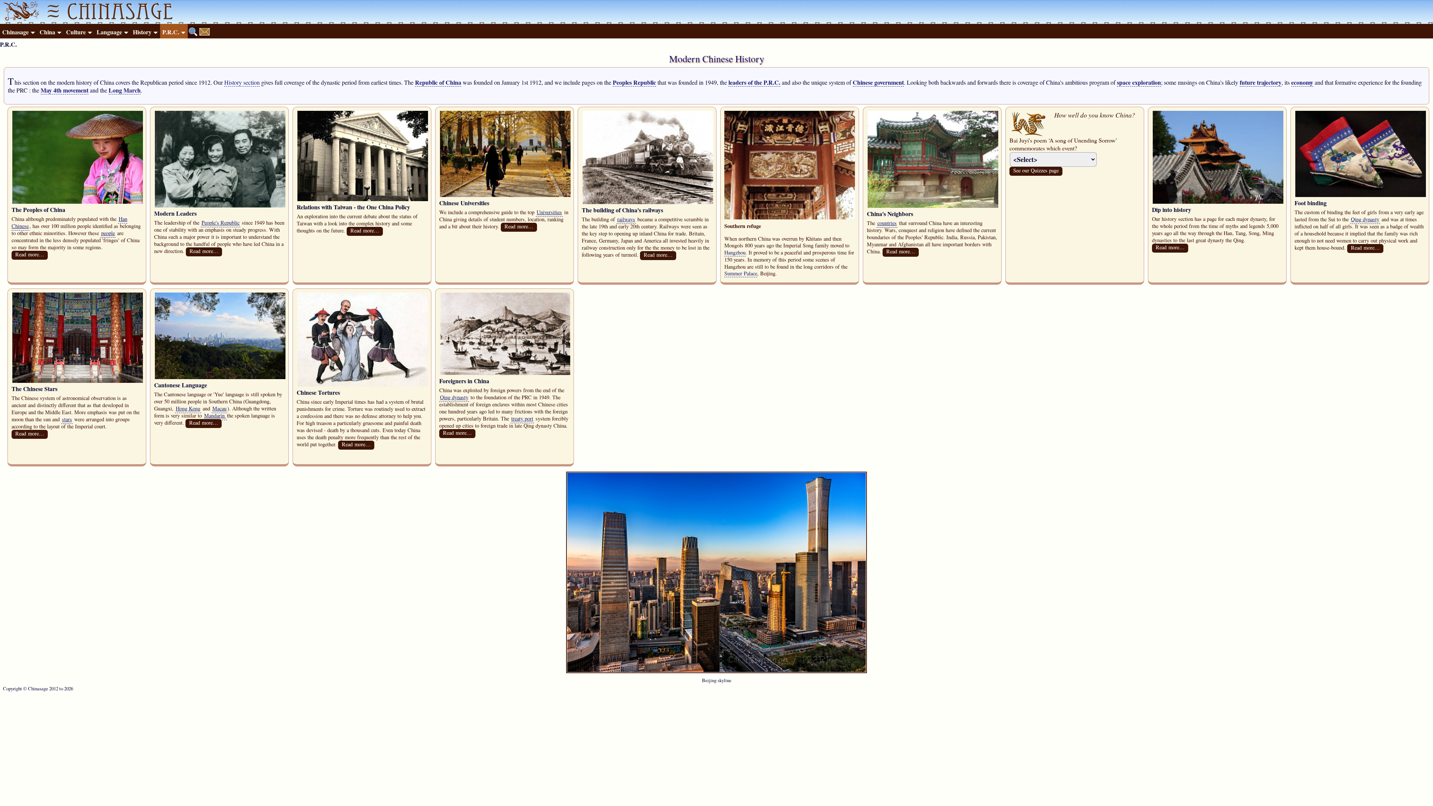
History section (242, 82)
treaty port (522, 418)
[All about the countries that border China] (933, 206)
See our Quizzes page (1036, 170)
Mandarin (215, 415)
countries (887, 223)
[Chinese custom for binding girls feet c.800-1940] (1361, 195)
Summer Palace (740, 273)
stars (67, 419)
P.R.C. (170, 32)
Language (109, 32)
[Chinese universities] (505, 195)
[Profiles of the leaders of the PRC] (220, 205)
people (108, 233)
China (47, 32)
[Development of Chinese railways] (648, 202)
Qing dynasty (1365, 219)
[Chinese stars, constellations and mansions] (78, 381)
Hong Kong (188, 408)
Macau (219, 408)
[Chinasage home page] (20, 12)
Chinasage (15, 32)
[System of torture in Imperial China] (363, 384)
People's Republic (221, 222)
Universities (549, 212)
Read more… (29, 254)
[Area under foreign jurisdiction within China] (505, 373)
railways (626, 219)
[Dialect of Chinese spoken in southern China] (220, 377)
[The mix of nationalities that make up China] (78, 201)
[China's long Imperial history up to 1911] (1218, 201)
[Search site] (193, 31)
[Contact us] (204, 31)
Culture (76, 32)
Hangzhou (735, 252)
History (142, 32)
